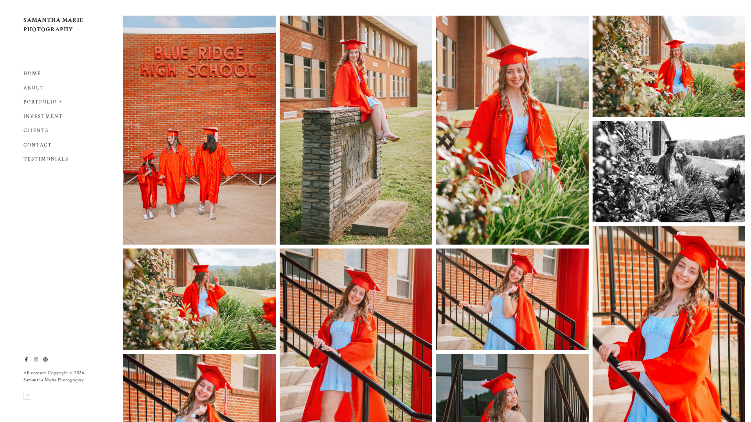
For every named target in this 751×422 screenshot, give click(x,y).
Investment (43, 116)
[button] (60, 101)
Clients (36, 130)
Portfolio (40, 102)
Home (32, 73)
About (34, 88)
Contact (37, 145)
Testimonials (45, 159)
